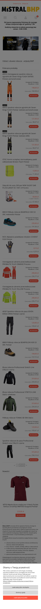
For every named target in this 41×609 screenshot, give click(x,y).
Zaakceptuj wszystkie (20, 597)
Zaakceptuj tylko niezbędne (20, 587)
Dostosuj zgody (20, 592)
